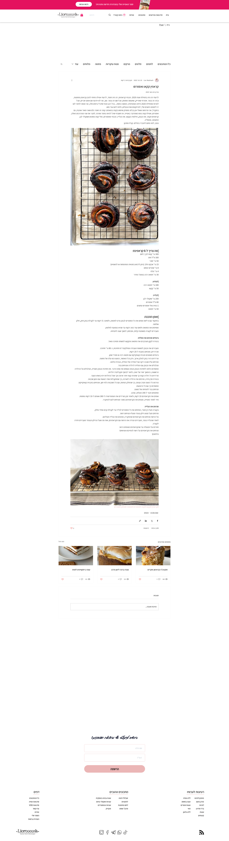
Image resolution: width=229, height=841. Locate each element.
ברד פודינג (199, 808)
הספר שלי (35, 815)
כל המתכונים (164, 64)
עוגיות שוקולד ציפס (103, 801)
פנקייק (108, 808)
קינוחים (146, 513)
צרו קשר (36, 808)
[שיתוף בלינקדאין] (146, 521)
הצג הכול (61, 541)
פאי (188, 808)
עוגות (201, 812)
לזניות (201, 805)
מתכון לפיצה (199, 798)
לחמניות (125, 801)
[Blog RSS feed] (201, 832)
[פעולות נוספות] (71, 80)
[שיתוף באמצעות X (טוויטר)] (152, 521)
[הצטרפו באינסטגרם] (101, 832)
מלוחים (86, 64)
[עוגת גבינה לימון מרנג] (114, 555)
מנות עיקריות (112, 64)
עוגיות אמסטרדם (104, 805)
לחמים (149, 64)
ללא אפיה (186, 798)
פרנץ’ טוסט (123, 808)
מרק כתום (200, 801)
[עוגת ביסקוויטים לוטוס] (76, 555)
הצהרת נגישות (33, 819)
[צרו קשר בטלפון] (119, 832)
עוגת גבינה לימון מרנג (120, 569)
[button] (81, 14)
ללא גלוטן (186, 812)
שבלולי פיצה (123, 798)
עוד (76, 64)
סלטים (138, 64)
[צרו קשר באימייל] (113, 832)
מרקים (127, 64)
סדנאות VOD (34, 805)
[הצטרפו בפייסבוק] (107, 832)
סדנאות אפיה (34, 801)
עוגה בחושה (185, 801)
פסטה (98, 64)
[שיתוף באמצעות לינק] (140, 521)
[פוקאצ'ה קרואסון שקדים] (153, 555)
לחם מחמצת (123, 805)
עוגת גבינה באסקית (103, 798)
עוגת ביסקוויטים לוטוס (81, 569)
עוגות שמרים (154, 513)
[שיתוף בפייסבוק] (157, 521)
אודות (37, 812)
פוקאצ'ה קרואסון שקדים (158, 569)
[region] (142, 15)
